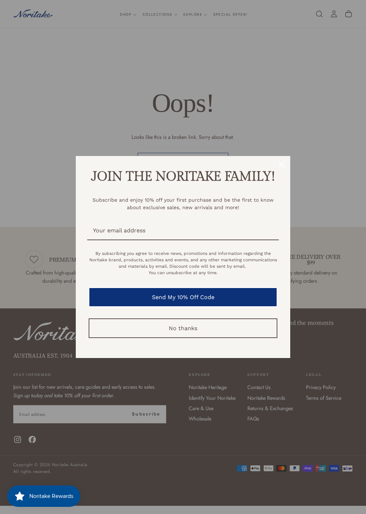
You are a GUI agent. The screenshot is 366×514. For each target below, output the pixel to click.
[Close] (281, 164)
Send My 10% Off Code (183, 297)
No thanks (183, 328)
